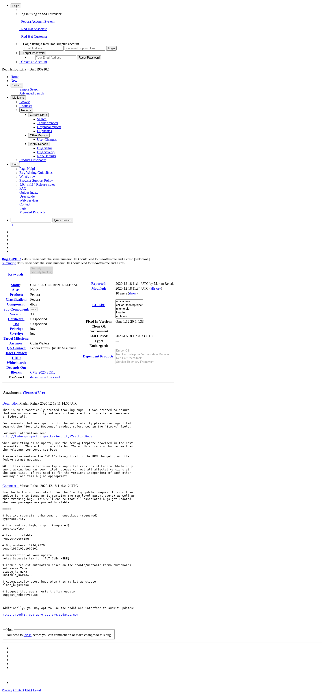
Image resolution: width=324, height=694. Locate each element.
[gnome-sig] (129, 309)
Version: (16, 314)
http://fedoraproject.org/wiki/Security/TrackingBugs (47, 436)
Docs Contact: (16, 353)
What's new (27, 176)
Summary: (9, 263)
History (156, 288)
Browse (24, 102)
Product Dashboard (32, 160)
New (14, 81)
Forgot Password (33, 53)
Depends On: (16, 367)
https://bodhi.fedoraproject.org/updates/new (40, 614)
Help (15, 164)
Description (10, 403)
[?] (12, 224)
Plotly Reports (39, 144)
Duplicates (44, 131)
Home (15, 77)
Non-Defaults (46, 156)
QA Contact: (16, 348)
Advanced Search (31, 93)
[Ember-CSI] (143, 351)
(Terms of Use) (34, 392)
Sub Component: (16, 309)
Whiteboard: (16, 363)
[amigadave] (129, 301)
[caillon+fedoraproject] (129, 305)
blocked (54, 377)
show (132, 293)
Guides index (28, 192)
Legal (23, 208)
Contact (24, 204)
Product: (16, 294)
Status (15, 285)
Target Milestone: (16, 338)
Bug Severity (46, 152)
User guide (27, 196)
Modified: (98, 288)
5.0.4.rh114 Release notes (37, 184)
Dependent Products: (99, 356)
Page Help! (27, 168)
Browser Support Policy (36, 180)
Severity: (16, 333)
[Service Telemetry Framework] (143, 362)
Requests (25, 106)
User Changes (47, 139)
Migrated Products (32, 212)
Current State (38, 115)
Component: (16, 304)
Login (15, 5)
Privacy (7, 690)
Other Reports (39, 135)
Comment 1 (10, 486)
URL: (16, 358)
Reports (26, 110)
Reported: (98, 283)
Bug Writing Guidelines (35, 172)
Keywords (15, 274)
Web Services (28, 200)
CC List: (98, 305)
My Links (18, 97)
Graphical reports (49, 127)
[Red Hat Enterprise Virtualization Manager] (143, 354)
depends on (38, 377)
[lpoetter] (129, 313)
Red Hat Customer (33, 36)
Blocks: (16, 372)
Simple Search (29, 89)
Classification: (16, 299)
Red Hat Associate (33, 29)
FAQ (22, 188)
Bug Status (44, 148)
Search (16, 85)
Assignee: (16, 343)
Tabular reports (47, 123)
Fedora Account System (36, 21)
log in (28, 635)
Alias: (16, 290)
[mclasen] (129, 316)
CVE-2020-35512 (43, 372)
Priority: (16, 329)
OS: (16, 324)
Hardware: (16, 319)
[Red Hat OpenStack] (143, 358)
